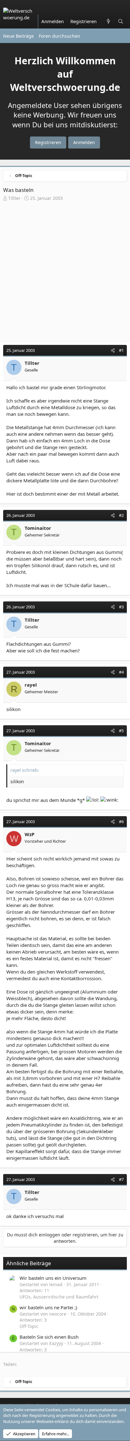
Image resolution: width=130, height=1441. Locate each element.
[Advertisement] (65, 273)
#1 (121, 350)
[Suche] (121, 21)
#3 (121, 607)
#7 (121, 1179)
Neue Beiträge (18, 36)
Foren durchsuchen (59, 36)
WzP (29, 834)
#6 (121, 821)
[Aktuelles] (108, 21)
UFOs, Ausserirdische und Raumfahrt (59, 1297)
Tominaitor (38, 528)
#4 (121, 672)
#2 (121, 515)
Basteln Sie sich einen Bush (49, 1337)
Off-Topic (29, 1326)
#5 (121, 730)
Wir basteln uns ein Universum (53, 1278)
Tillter (14, 198)
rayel (31, 685)
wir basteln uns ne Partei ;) (48, 1307)
